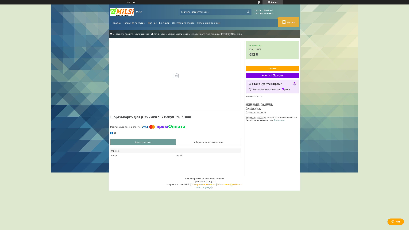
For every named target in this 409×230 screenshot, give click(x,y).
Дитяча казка (142, 34)
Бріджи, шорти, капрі (178, 34)
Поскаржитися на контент (203, 184)
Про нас (152, 22)
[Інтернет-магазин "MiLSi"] (122, 12)
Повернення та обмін (208, 22)
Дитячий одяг (158, 34)
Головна (116, 22)
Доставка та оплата (183, 22)
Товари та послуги (133, 22)
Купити (272, 68)
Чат (398, 221)
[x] (115, 133)
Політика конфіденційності (229, 184)
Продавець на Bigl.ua (204, 181)
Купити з (267, 75)
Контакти (164, 22)
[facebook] (111, 133)
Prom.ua (220, 178)
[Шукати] (248, 12)
